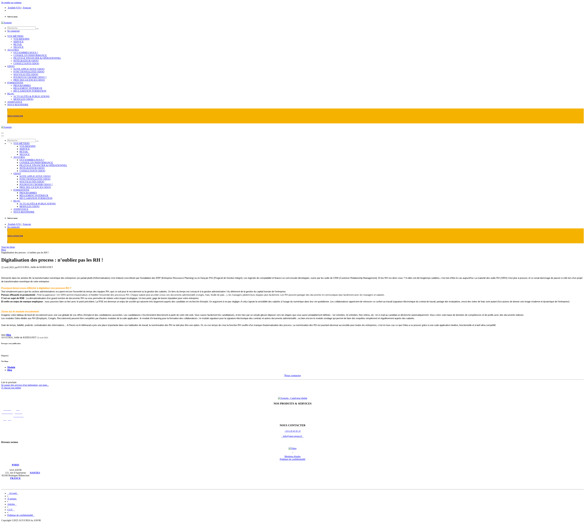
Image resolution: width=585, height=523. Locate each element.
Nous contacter (292, 375)
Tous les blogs (8, 247)
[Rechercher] (37, 28)
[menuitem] (14, 7)
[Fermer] (2, 135)
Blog (3, 249)
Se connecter (13, 31)
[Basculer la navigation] (2, 133)
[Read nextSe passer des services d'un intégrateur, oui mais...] (292, 393)
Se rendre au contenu (11, 2)
